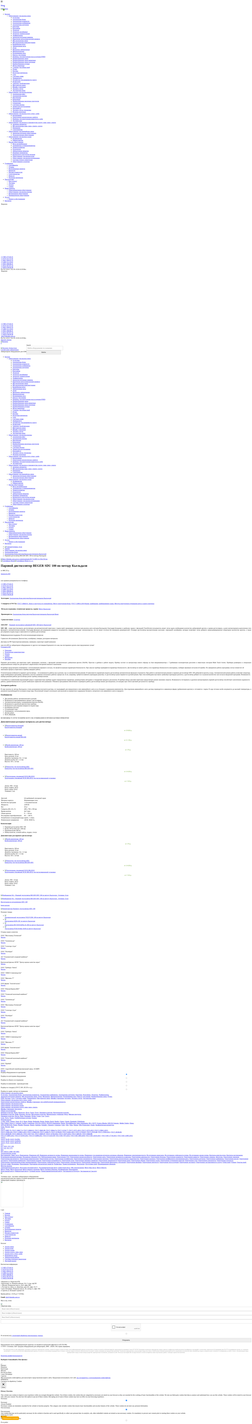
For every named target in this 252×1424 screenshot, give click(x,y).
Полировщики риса (19, 53)
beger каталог (5, 905)
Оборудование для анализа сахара (20, 137)
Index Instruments (82, 1123)
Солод (47, 1116)
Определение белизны (158, 1157)
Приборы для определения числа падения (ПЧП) (29, 57)
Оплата (11, 185)
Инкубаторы (17, 97)
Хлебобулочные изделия (22, 1118)
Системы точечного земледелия (15, 1259)
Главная (7, 1213)
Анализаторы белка (19, 19)
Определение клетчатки (197, 1159)
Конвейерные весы (19, 44)
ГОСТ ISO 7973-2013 (63, 1135)
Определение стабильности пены (48, 1162)
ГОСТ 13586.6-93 (33, 1132)
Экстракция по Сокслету (88, 1171)
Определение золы (68, 1160)
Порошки (27, 1116)
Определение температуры (91, 1162)
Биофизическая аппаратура (105, 1125)
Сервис (11, 186)
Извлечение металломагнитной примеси (26, 39)
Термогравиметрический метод (51, 1171)
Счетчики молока (18, 105)
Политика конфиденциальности (11, 1356)
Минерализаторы (18, 51)
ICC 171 (9, 1148)
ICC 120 (11, 1146)
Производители (6, 1119)
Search (28, 345)
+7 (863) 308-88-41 (7, 264)
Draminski (73, 1121)
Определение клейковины (215, 1159)
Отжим (233, 1162)
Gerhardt (18, 1123)
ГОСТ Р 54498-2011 (35, 1135)
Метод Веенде (101, 1167)
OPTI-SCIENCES (6, 1125)
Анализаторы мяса (19, 94)
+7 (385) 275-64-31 (7, 257)
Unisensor (57, 1125)
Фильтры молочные (19, 112)
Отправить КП (6, 647)
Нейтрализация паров (48, 1157)
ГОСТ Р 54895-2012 (7, 1135)
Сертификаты (13, 165)
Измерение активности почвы (50, 1155)
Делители (16, 30)
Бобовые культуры (7, 1112)
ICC (2, 1144)
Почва (34, 1116)
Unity (63, 1125)
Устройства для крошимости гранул (25, 80)
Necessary (4, 1402)
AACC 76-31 (5, 1143)
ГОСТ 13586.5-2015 (20, 1132)
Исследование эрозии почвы (199, 1155)
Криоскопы (16, 99)
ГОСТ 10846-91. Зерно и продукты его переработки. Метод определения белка (44, 603)
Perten (15, 1125)
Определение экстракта (187, 1162)
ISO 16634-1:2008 (7, 1151)
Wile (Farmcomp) (84, 1125)
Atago (17, 1121)
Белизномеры (17, 115)
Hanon (63, 1123)
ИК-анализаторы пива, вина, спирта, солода (27, 126)
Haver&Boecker (71, 1123)
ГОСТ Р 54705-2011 (21, 1135)
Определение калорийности (51, 1160)
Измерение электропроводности (135, 1155)
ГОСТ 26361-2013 (69, 1132)
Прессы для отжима (19, 55)
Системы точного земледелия (22, 160)
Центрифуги (17, 108)
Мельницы (46, 1096)
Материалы (8, 657)
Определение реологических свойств (25, 117)
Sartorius (38, 1125)
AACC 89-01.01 (15, 1143)
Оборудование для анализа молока (20, 92)
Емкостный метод (64, 1167)
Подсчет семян (6, 1164)
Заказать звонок (6, 340)
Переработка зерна (11, 1255)
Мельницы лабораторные (21, 49)
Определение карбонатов (17, 1160)
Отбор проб (226, 1162)
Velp (67, 1125)
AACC (3, 1137)
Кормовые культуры (7, 1114)
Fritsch (6, 1123)
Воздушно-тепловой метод (29, 1167)
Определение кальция (33, 1160)
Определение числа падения (169, 1162)
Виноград (21, 1112)
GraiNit (24, 1123)
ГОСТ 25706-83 (56, 1132)
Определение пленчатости (207, 1160)
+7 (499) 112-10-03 (7, 262)
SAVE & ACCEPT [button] (7, 1415)
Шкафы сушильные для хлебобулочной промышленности (46, 1102)
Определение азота (99, 1157)
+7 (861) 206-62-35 (7, 260)
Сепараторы (17, 103)
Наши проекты (10, 188)
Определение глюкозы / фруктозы (211, 1157)
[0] (126, 10)
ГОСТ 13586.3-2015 (101, 1130)
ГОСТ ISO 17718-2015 (109, 1135)
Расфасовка (58, 1164)
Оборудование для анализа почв (23, 156)
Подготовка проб (91, 1164)
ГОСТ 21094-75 (45, 1132)
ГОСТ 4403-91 (77, 1134)
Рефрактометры (18, 140)
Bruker (47, 1121)
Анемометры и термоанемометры (24, 145)
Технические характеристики (15, 652)
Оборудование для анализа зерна (20, 16)
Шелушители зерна (19, 85)
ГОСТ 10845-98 (40, 1130)
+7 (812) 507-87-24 (7, 266)
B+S (21, 1121)
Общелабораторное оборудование (20, 190)
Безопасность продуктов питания (24, 154)
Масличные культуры (38, 1114)
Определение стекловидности (71, 1162)
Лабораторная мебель (12, 1257)
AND (7, 1121)
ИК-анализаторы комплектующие (24, 42)
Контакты (8, 201)
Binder (30, 1121)
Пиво (22, 1116)
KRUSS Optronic (113, 1123)
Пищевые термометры (20, 153)
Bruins (42, 1121)
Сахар (39, 1116)
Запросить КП (5, 574)
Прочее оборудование (16, 142)
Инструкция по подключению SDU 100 (14, 902)
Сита (14, 74)
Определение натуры (46, 1159)
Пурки (15, 69)
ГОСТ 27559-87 (80, 1132)
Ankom (12, 1121)
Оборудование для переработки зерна (21, 131)
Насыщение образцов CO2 (32, 1157)
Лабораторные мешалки (21, 151)
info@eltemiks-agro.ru (8, 336)
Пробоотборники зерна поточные (24, 62)
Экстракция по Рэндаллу (71, 1171)
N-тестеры (16, 17)
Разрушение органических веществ (41, 1164)
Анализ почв (9, 1248)
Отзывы (11, 167)
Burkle (57, 1121)
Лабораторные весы (19, 46)
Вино (16, 1112)
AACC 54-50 (5, 1141)
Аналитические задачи (8, 1153)
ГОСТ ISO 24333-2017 (93, 1135)
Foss (2, 1123)
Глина (32, 1112)
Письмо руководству (16, 172)
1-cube (3, 1121)
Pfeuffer (20, 1125)
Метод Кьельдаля (44, 609)
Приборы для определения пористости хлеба (28, 119)
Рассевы (15, 71)
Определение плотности (225, 1160)
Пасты (17, 1116)
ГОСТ (3, 1128)
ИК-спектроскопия (77, 1167)
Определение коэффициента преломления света (172, 1159)
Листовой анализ (10, 1261)
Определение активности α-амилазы (118, 1157)
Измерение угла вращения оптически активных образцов (104, 1155)
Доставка (12, 183)
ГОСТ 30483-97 (40, 1134)
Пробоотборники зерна (20, 58)
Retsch (32, 1125)
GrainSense (30, 1123)
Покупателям (9, 179)
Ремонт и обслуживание (17, 199)
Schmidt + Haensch (47, 1125)
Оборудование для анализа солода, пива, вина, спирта (19, 1107)
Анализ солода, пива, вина (14, 1252)
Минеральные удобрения (55, 1114)
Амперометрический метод (10, 1167)
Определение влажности (174, 1157)
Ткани (11, 1118)
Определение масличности (10, 1159)
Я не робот (4, 1422)
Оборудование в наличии (21, 161)
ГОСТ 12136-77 (62, 1130)
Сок (42, 1116)
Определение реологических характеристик (124, 1159)
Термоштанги (17, 78)
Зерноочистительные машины (23, 37)
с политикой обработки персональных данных (27, 1335)
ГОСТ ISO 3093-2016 (78, 1135)
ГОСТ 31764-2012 (52, 1134)
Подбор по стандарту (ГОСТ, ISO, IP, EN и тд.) (16, 1087)
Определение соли (191, 1160)
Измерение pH (34, 1155)
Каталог (7, 14)
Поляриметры (17, 138)
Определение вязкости (191, 1157)
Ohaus (132, 1123)
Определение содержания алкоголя (172, 1160)
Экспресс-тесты (18, 89)
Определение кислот (232, 1159)
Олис (2, 1127)
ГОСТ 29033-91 (17, 1134)
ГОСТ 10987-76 (6, 1130)
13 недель (17, 619)
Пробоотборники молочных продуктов (26, 101)
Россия (7, 1127)
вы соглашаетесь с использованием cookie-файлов (93, 1378)
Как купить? (13, 181)
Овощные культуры (7, 1116)
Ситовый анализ (34, 1171)
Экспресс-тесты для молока (22, 110)
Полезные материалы (16, 177)
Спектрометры (18, 129)
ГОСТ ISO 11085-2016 (125, 1135)
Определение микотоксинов (29, 1159)
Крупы (28, 1114)
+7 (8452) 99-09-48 (7, 267)
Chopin (67, 1121)
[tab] (128, 650)
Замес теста (15, 1155)
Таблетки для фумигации (21, 83)
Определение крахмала (147, 1159)
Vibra (71, 1125)
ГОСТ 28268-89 (6, 1134)
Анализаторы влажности (21, 21)
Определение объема (138, 1160)
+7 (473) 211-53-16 (7, 258)
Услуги (7, 197)
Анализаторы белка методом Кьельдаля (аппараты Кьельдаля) (30, 598)
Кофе (17, 1114)
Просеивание (24, 1164)
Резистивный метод (7, 1171)
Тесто (7, 1118)
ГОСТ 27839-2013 (104, 1132)
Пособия (8, 659)
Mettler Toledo (124, 1123)
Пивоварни (16, 128)
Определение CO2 (63, 1157)
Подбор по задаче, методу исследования (14, 1091)
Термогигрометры (19, 147)
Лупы (14, 48)
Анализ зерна (9, 1247)
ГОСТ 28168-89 (116, 1132)
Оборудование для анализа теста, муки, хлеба (24, 113)
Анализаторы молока (20, 96)
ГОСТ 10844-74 (51, 1130)
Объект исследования (8, 1111)
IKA (90, 1123)
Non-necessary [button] (5, 1407)
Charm (62, 1121)
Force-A (12, 1123)
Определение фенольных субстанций (113, 1162)
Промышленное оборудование (19, 195)
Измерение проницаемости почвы (72, 1155)
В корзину (4, 577)
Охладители (17, 149)
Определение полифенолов (64, 1159)
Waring (76, 1125)
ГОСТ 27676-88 (92, 1132)
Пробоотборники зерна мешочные (24, 60)
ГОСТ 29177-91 (28, 1134)
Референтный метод (21, 1171)
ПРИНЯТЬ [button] (4, 1379)
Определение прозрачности (83, 1159)
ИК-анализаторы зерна (20, 41)
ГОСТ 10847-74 (17, 1130)
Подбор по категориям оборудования (13, 1076)
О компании (9, 163)
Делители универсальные (21, 33)
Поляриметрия (63, 1169)
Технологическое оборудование (23, 135)
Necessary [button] (4, 1398)
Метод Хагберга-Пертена (48, 1169)
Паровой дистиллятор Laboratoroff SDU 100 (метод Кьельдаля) (30, 625)
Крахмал (22, 1114)
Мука (66, 1114)
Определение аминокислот (141, 1157)
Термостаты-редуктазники (21, 106)
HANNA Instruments (53, 1123)
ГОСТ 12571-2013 (75, 1130)
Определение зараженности (107, 1160)
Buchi (52, 1121)
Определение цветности (150, 1162)
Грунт (37, 1112)
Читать (3, 937)
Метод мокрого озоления (31, 1169)
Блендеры (16, 26)
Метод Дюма (5, 1169)
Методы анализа (6, 1166)
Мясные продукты (75, 1114)
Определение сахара (153, 1160)
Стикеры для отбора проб (21, 67)
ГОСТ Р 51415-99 (49, 1135)
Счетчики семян (18, 76)
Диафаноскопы (18, 35)
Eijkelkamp (80, 1121)
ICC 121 (3, 1148)
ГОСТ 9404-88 (87, 1134)
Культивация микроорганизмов (11, 1157)
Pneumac (26, 1125)
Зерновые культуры (45, 1112)
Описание (8, 650)
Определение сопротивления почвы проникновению (19, 1162)
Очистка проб (241, 1162)
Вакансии (12, 170)
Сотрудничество (14, 174)
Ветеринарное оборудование (18, 193)
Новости (11, 176)
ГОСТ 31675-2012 (65, 1134)
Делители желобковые (20, 32)
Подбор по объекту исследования (12, 1080)
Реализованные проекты (17, 169)
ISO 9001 (16, 1151)
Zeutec (93, 1125)
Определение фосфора (134, 1162)
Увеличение (81, 1164)
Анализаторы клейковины (21, 23)
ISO (2, 1150)
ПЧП (2, 1098)
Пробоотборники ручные (21, 64)
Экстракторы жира (19, 90)
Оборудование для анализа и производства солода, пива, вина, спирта (32, 122)
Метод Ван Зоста (90, 1167)
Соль (2, 1118)
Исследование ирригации (155, 1155)
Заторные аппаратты (19, 124)
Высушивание (5, 1155)
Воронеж (4, 204)
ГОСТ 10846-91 (28, 1130)
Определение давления (231, 1157)
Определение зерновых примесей (86, 1160)
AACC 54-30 (5, 1139)
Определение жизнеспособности (81, 1157)
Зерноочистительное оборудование (24, 133)
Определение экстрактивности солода (209, 1162)
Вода (27, 1112)
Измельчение (24, 1155)
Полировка (15, 1164)
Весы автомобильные (20, 144)
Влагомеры (16, 28)
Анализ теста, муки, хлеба (13, 1254)
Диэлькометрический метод (48, 1167)
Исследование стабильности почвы (177, 1155)
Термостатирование (69, 1164)
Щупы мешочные (18, 65)
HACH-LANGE (40, 1123)
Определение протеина (101, 1159)
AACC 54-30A (15, 1139)
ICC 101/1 (4, 1146)
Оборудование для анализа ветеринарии (26, 158)
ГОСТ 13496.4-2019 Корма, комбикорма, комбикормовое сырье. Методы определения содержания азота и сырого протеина (112, 603)
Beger (25, 1121)
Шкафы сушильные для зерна (61, 1098)
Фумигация (16, 81)
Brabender (36, 1121)
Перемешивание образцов (106, 1164)
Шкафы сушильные (19, 87)
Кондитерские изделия (61, 1112)
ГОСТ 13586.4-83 (7, 1132)
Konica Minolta (102, 1123)
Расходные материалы (20, 73)
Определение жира (124, 1160)
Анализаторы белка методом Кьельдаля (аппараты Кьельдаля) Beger (36, 614)
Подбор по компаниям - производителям (14, 1084)
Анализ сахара (9, 1250)
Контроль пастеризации (235, 1155)
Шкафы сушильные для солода (11, 1109)
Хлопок (34, 1118)
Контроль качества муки (217, 1155)
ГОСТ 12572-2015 (88, 1130)
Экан (12, 1127)
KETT (94, 1123)
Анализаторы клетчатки (21, 25)
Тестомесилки (17, 121)
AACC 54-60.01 (15, 1141)
